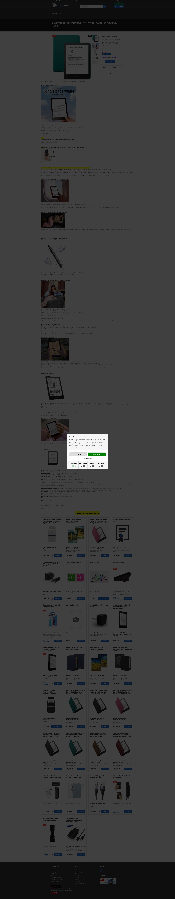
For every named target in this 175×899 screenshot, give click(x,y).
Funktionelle (92, 463)
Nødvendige (74, 463)
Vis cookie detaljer (87, 458)
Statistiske (101, 463)
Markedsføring (83, 463)
